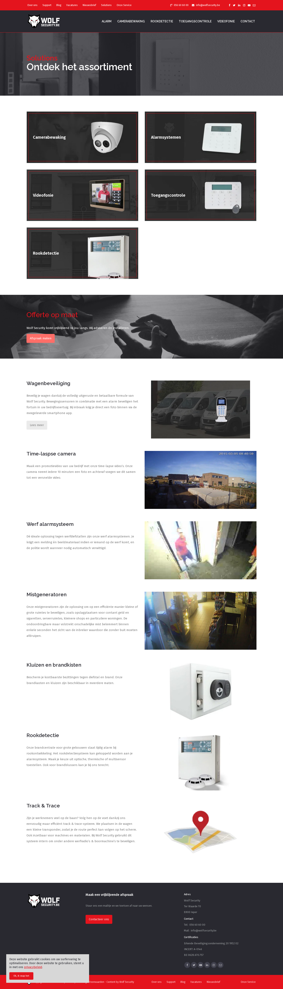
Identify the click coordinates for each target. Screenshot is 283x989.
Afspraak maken (40, 338)
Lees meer (37, 425)
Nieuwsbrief (89, 5)
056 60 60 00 (181, 5)
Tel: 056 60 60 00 (194, 924)
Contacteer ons (99, 919)
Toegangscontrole (195, 21)
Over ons (32, 5)
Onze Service (124, 5)
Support (46, 5)
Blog (58, 5)
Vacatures (72, 5)
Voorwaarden (96, 982)
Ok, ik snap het (21, 976)
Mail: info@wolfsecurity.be (200, 930)
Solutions (106, 5)
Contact (248, 21)
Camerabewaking (131, 21)
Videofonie (226, 21)
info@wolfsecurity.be (208, 5)
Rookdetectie (162, 21)
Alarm (106, 21)
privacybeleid (33, 967)
